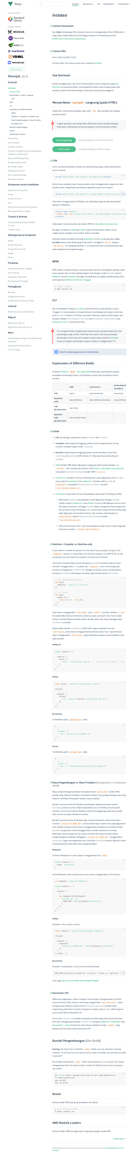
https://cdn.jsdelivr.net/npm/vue (109, 468)
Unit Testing (13, 272)
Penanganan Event (16, 170)
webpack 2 (78, 503)
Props (10, 194)
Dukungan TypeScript (17, 277)
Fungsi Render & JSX (17, 249)
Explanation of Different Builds (21, 109)
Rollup (91, 503)
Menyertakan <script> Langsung (21, 95)
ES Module (60, 494)
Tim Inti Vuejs (14, 349)
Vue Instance (13, 142)
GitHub (98, 63)
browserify (72, 481)
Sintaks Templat (15, 146)
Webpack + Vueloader (110, 1021)
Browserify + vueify (61, 1025)
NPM (11, 102)
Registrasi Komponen (17, 190)
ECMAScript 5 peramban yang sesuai (69, 38)
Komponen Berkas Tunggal (20, 268)
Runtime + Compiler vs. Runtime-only (25, 116)
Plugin (11, 253)
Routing (11, 292)
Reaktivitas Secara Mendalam (21, 311)
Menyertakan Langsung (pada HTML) (84, 102)
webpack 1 (87, 481)
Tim (98, 4)
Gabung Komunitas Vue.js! (19, 345)
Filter (10, 257)
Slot (10, 202)
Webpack (56, 276)
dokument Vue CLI (60, 322)
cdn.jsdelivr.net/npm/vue (106, 224)
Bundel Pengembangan (18, 127)
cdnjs (82, 229)
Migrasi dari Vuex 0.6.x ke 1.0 (20, 327)
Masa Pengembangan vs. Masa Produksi (26, 120)
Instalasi (12, 88)
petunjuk (114, 337)
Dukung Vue (108, 4)
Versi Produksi (64, 149)
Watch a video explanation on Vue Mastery (79, 352)
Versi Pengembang (64, 140)
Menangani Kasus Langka (19, 211)
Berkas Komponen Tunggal (78, 279)
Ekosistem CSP (17, 124)
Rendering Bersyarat (17, 162)
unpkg (73, 229)
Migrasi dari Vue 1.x (16, 323)
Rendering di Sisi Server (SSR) (21, 300)
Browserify (71, 276)
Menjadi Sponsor (16, 69)
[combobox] (53, 4)
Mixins (10, 240)
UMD (57, 465)
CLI (11, 106)
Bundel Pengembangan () (76, 1041)
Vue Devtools (15, 92)
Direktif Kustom (15, 245)
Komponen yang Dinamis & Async (23, 207)
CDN (13, 99)
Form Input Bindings (17, 175)
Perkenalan (13, 138)
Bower (12, 131)
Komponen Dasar (15, 179)
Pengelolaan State (16, 296)
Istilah (13, 113)
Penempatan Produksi (18, 281)
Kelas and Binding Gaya (18, 158)
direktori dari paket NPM (76, 371)
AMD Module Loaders (17, 134)
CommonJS (60, 477)
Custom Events (14, 198)
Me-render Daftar (15, 166)
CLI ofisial (79, 308)
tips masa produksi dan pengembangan (80, 980)
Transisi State (14, 229)
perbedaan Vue (93, 239)
